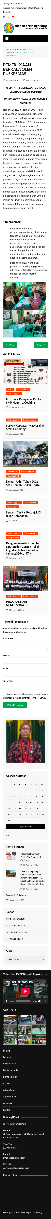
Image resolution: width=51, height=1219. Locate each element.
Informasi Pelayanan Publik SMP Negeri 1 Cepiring (23, 400)
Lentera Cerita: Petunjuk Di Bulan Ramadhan (23, 514)
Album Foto (12, 472)
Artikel (10, 389)
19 (20, 808)
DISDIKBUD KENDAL (17, 932)
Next (39, 345)
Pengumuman (13, 538)
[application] (25, 991)
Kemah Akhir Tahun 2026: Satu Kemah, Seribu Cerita (23, 483)
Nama (6, 655)
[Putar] (6, 1001)
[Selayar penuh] (44, 1001)
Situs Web (8, 681)
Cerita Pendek (30, 502)
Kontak (6, 1109)
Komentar (8, 638)
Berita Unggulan (33, 80)
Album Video (9, 1096)
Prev (11, 345)
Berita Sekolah (23, 389)
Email (6, 668)
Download (8, 1103)
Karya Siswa (12, 507)
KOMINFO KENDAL (16, 925)
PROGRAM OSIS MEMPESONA (17, 603)
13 (25, 802)
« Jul (8, 835)
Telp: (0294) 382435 (13, 3)
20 (25, 808)
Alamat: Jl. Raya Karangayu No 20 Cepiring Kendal (23, 10)
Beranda (7, 1057)
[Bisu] (39, 1001)
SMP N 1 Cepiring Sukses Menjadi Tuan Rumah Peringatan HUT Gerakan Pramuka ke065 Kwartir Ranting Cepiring (32, 877)
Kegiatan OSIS (13, 476)
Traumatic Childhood (16, 895)
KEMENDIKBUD (14, 939)
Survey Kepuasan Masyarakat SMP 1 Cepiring (25, 427)
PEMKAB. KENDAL (16, 919)
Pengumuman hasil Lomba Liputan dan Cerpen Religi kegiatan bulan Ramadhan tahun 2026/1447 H (22, 548)
